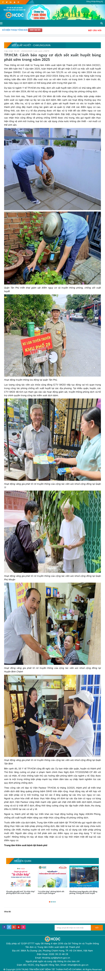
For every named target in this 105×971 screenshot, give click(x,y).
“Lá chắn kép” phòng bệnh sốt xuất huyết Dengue (51, 892)
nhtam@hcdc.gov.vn (77, 964)
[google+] (14, 927)
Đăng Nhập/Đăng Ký (94, 1)
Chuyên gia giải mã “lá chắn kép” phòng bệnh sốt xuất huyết (20, 892)
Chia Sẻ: (7, 911)
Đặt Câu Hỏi (95, 30)
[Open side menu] (1, 23)
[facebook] (3, 2)
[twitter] (7, 2)
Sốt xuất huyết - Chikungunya (31, 45)
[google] (10, 2)
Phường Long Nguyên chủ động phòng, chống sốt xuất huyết (83, 892)
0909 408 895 (35, 30)
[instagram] (18, 2)
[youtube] (14, 2)
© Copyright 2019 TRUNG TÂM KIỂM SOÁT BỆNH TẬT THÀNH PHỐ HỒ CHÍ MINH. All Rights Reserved (52, 969)
